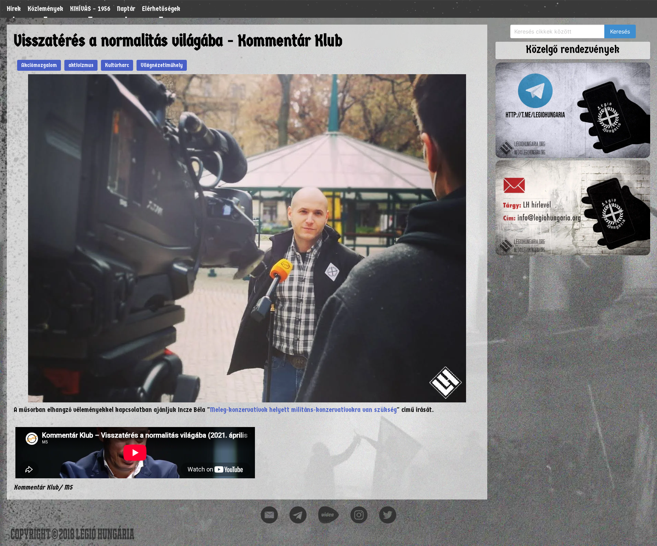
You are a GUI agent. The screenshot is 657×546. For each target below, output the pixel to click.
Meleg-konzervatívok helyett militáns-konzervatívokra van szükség (303, 410)
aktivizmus (80, 65)
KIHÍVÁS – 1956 (90, 9)
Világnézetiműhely (162, 65)
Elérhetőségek (161, 9)
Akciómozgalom (39, 65)
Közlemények (45, 9)
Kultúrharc (117, 65)
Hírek (14, 9)
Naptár (126, 9)
